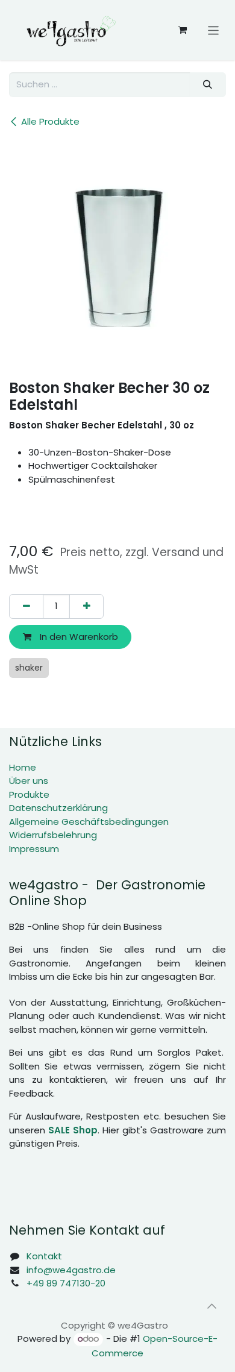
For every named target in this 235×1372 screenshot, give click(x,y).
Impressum (34, 848)
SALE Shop (73, 1130)
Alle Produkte (50, 121)
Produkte (29, 794)
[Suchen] (208, 84)
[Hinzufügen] (86, 606)
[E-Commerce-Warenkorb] (183, 30)
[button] (211, 1306)
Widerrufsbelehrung (53, 835)
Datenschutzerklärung (58, 807)
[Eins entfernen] (26, 606)
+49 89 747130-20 (66, 1283)
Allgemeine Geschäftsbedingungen (89, 821)
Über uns (28, 780)
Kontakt (44, 1256)
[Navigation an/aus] (214, 30)
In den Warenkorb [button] (77, 636)
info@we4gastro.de (71, 1270)
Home (22, 767)
